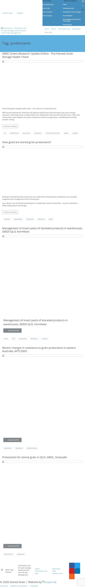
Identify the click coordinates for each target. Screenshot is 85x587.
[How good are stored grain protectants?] (42, 169)
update (66, 133)
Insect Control (8, 554)
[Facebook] (72, 565)
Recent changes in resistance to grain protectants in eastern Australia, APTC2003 (39, 349)
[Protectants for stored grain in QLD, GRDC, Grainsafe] (42, 501)
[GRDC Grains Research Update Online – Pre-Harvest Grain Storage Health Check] (42, 83)
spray (50, 219)
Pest (13, 339)
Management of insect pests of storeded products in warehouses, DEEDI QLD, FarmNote (42, 229)
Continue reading (10, 126)
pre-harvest (26, 133)
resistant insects (32, 448)
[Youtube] (72, 571)
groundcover (18, 219)
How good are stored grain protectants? (26, 142)
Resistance (41, 219)
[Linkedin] (77, 571)
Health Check (14, 133)
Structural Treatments (53, 133)
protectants (38, 133)
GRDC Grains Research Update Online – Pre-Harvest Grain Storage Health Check (37, 55)
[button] (50, 32)
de (5, 133)
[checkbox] (52, 3)
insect (6, 339)
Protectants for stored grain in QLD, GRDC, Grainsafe (34, 457)
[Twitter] (77, 565)
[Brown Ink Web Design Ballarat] (49, 582)
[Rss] (72, 576)
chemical (7, 219)
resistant (44, 339)
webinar (75, 133)
